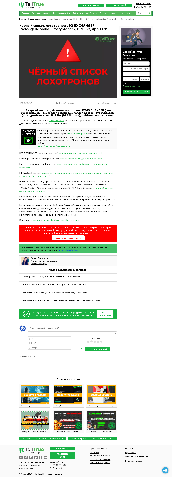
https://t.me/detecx (69, 250)
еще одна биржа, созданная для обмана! (81, 158)
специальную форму (76, 133)
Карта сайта (130, 452)
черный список (56, 120)
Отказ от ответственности (136, 457)
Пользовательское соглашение (133, 462)
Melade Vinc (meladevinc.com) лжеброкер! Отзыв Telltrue (44, 438)
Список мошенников (40, 13)
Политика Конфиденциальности (100, 454)
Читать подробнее (105, 314)
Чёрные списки (124, 13)
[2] (91, 342)
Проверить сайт (118, 5)
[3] (94, 342)
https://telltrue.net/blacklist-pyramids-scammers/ (54, 220)
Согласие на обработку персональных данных (100, 461)
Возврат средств (107, 13)
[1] (88, 342)
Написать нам (91, 5)
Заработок (90, 13)
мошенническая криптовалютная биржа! (80, 153)
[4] (98, 342)
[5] (101, 342)
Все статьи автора (39, 263)
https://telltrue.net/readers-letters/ (54, 146)
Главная (25, 13)
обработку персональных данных (133, 86)
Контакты (129, 448)
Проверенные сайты (61, 13)
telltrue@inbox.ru (143, 3)
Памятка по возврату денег (68, 238)
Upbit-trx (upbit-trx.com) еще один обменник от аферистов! (92, 438)
